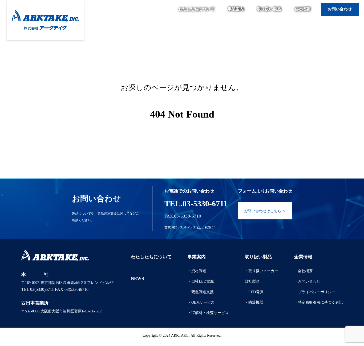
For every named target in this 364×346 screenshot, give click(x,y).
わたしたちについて (196, 9)
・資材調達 (197, 271)
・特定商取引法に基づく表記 (318, 302)
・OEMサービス (201, 302)
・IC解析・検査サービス (208, 313)
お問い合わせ (340, 9)
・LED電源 (254, 292)
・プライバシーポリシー (314, 292)
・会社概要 (303, 271)
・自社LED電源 (201, 281)
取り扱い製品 (269, 9)
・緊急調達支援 (201, 292)
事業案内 (236, 9)
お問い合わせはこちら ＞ (265, 211)
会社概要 (302, 9)
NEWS (137, 278)
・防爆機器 (254, 302)
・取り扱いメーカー (261, 271)
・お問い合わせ (307, 281)
